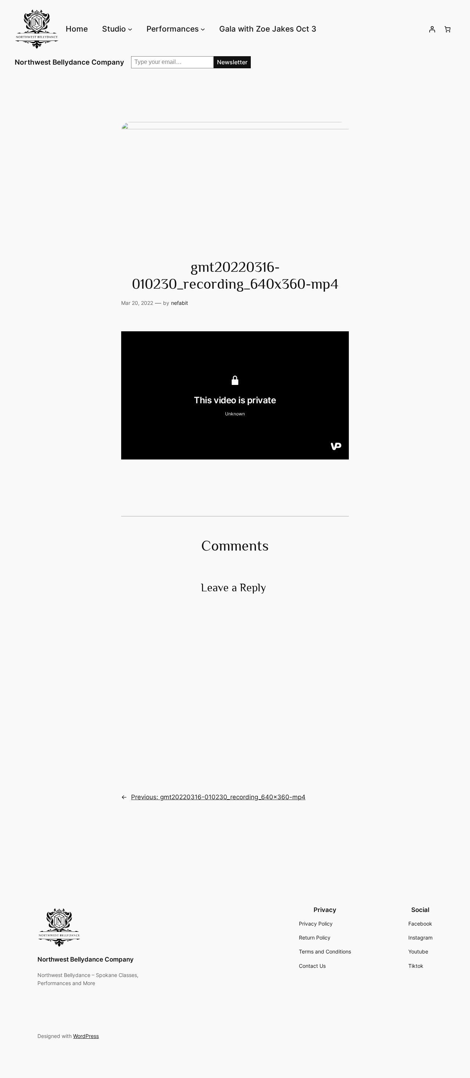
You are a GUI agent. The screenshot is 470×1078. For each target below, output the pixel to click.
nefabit (179, 303)
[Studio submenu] (130, 29)
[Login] (432, 29)
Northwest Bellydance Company (69, 62)
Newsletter (232, 62)
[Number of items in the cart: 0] (447, 29)
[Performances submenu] (202, 29)
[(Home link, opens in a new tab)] (59, 927)
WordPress (86, 1036)
